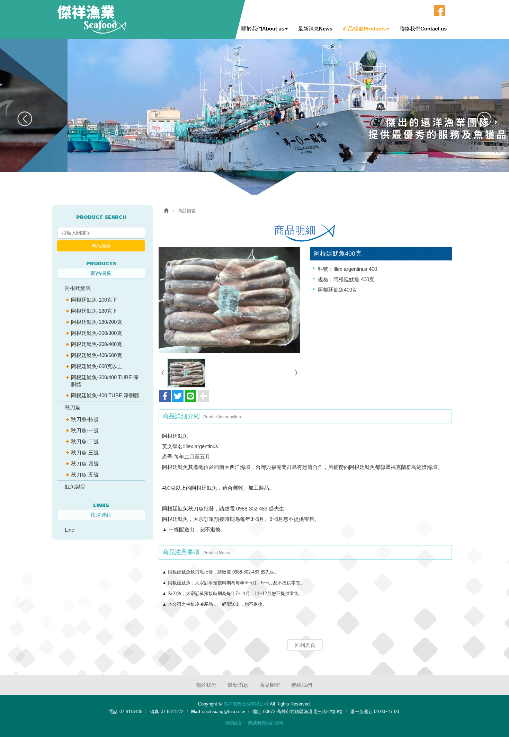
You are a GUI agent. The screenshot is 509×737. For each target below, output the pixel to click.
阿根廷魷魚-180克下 (94, 311)
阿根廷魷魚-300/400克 (96, 344)
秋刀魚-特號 (85, 419)
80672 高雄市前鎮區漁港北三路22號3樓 (302, 711)
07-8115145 (130, 711)
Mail (195, 711)
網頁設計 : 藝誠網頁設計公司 (254, 722)
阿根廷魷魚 (78, 288)
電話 (113, 711)
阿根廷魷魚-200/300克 (96, 333)
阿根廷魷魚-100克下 (94, 300)
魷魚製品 (75, 487)
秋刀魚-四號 (85, 464)
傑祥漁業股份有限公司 (91, 19)
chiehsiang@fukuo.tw (223, 711)
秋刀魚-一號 (85, 430)
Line (69, 530)
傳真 (154, 711)
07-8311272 (172, 711)
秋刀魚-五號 (85, 475)
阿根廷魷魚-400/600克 (96, 355)
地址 (256, 711)
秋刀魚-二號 (85, 441)
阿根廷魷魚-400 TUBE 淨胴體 (105, 395)
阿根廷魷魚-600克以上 (97, 366)
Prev (25, 119)
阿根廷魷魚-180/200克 (96, 322)
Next (484, 119)
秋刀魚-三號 (85, 452)
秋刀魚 (72, 407)
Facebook (439, 10)
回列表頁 (305, 645)
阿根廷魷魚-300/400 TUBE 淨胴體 (105, 380)
